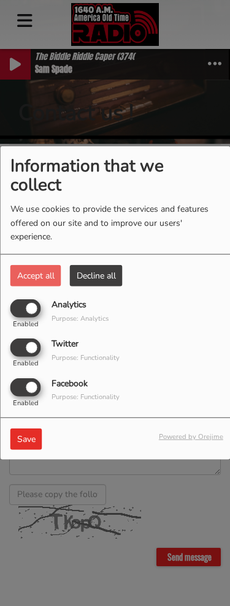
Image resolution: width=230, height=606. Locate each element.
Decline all (96, 276)
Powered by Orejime (191, 436)
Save (26, 438)
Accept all (36, 276)
